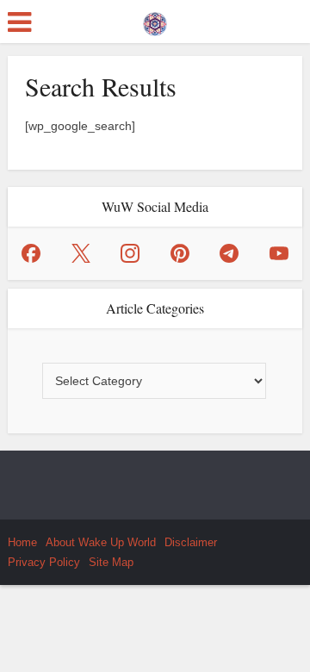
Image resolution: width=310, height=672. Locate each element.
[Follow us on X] (80, 253)
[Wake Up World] (155, 19)
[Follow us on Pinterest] (179, 253)
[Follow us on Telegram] (229, 253)
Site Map (111, 562)
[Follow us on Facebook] (31, 253)
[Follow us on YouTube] (279, 253)
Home (22, 542)
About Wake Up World (101, 542)
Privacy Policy (44, 562)
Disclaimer (190, 542)
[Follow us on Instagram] (130, 253)
